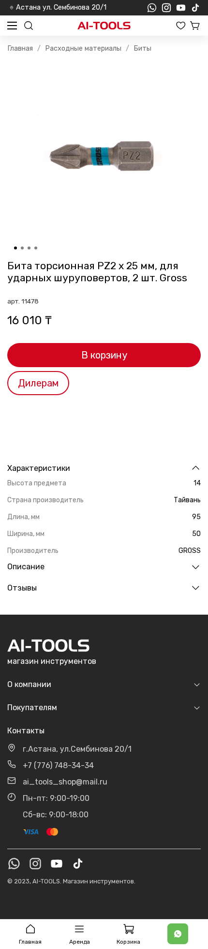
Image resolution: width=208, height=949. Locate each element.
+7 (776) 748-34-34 (58, 765)
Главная (20, 48)
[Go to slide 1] (15, 248)
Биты (142, 48)
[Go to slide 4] (35, 248)
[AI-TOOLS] (104, 26)
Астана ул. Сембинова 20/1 (61, 7)
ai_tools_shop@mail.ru (65, 781)
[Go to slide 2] (22, 248)
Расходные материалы (83, 48)
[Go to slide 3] (29, 248)
